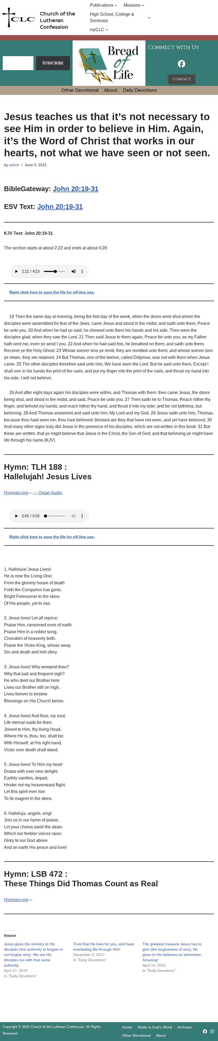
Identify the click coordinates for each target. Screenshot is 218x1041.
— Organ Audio (47, 492)
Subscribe (53, 63)
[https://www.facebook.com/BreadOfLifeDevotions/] (181, 65)
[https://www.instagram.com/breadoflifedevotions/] (212, 1031)
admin (14, 165)
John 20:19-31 (75, 189)
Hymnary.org (16, 492)
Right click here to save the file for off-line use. (52, 292)
